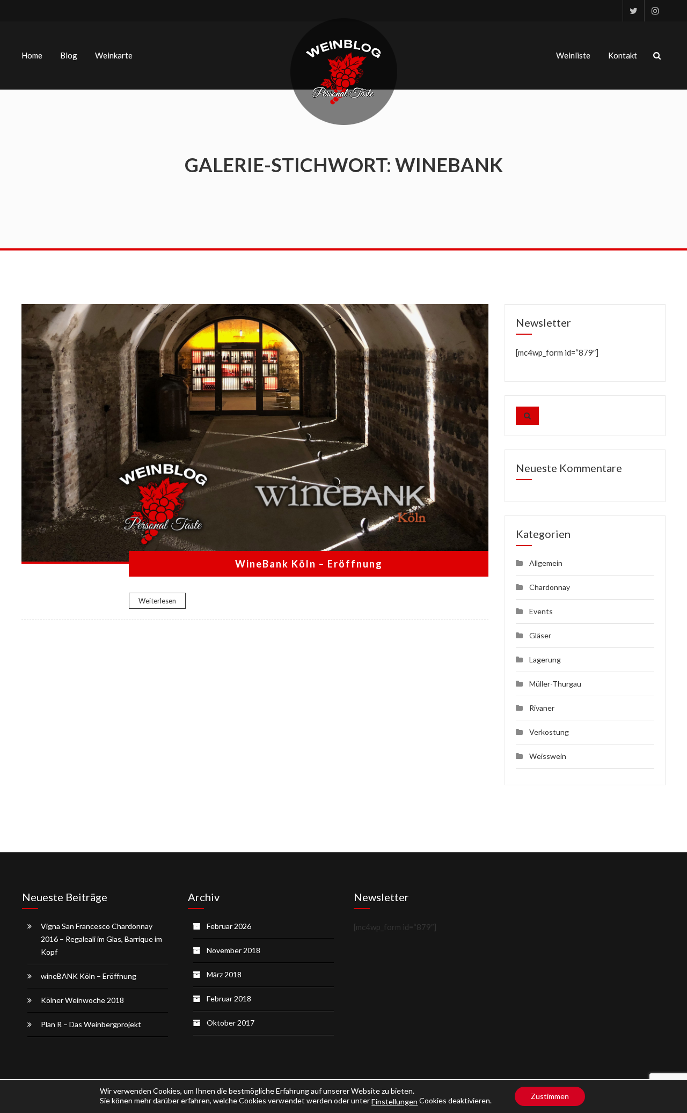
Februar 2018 (229, 998)
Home (31, 55)
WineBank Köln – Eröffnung (309, 564)
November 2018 (233, 950)
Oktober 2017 (230, 1022)
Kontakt (622, 55)
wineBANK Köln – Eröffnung (88, 976)
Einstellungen (394, 1101)
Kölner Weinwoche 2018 (82, 1000)
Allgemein (545, 562)
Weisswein (547, 756)
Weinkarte (114, 55)
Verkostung (549, 731)
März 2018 (224, 974)
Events (541, 611)
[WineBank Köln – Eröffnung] (254, 434)
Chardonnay (549, 587)
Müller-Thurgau (555, 683)
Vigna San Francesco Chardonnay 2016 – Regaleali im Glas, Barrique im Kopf (101, 939)
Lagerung (545, 659)
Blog (68, 55)
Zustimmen (550, 1096)
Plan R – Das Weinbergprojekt (91, 1024)
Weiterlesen (157, 600)
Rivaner (541, 707)
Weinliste (573, 55)
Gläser (540, 635)
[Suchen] (527, 416)
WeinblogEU (633, 10)
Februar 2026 (229, 926)
